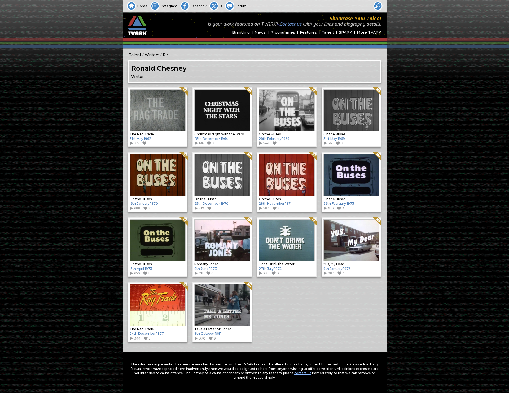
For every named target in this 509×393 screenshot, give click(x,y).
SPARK (345, 32)
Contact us (290, 24)
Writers (152, 54)
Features (308, 32)
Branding (241, 32)
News (260, 32)
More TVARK (369, 32)
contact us (302, 373)
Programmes (282, 32)
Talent (328, 32)
